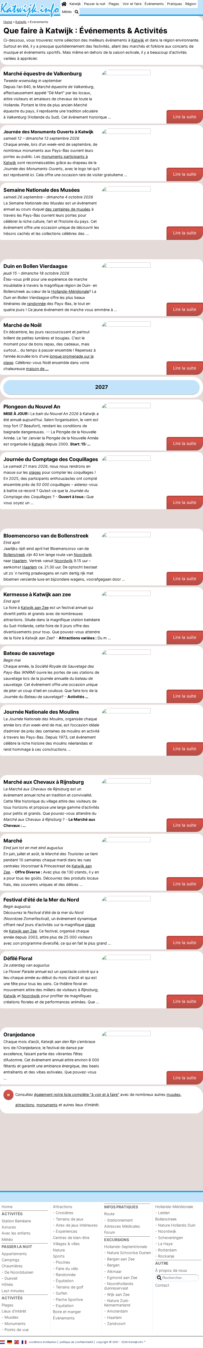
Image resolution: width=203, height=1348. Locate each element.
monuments (47, 1105)
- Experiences (65, 1231)
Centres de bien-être (71, 1237)
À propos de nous (171, 1270)
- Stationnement (118, 1220)
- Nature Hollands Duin (175, 1225)
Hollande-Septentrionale (125, 1246)
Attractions (62, 1206)
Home (7, 1206)
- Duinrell (9, 1278)
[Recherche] (77, 12)
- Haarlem (113, 1317)
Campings (11, 1260)
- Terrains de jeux (68, 1219)
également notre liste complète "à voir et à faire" (76, 1094)
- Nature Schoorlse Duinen (127, 1252)
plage (90, 924)
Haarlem (19, 560)
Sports (59, 1256)
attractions (24, 1105)
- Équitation (63, 1280)
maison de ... (37, 368)
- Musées (10, 1317)
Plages (114, 4)
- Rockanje (164, 1256)
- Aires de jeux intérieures (75, 1225)
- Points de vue (15, 1329)
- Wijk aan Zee (117, 1294)
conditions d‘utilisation (43, 1342)
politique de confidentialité (76, 1342)
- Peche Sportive (68, 1299)
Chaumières (12, 1266)
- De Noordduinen (17, 1272)
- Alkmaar (113, 1271)
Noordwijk (83, 554)
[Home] (64, 4)
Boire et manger (67, 1311)
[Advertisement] (101, 249)
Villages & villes (66, 1243)
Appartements (14, 1253)
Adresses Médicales (122, 1226)
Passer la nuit (94, 4)
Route (109, 1214)
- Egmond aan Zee (120, 1277)
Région (190, 4)
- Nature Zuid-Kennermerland (117, 1302)
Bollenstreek (14, 554)
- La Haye (164, 1243)
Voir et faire (132, 4)
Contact (162, 1285)
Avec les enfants (16, 1233)
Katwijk (75, 4)
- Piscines (61, 1262)
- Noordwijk (165, 1231)
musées (174, 1094)
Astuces (9, 1227)
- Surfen (60, 1293)
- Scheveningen (169, 1237)
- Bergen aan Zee (119, 1259)
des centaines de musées (67, 209)
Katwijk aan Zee (35, 607)
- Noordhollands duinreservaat (118, 1285)
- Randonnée (64, 1274)
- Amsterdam (116, 1311)
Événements (154, 4)
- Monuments (14, 1323)
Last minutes (13, 1290)
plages (35, 472)
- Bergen (111, 1265)
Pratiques (174, 4)
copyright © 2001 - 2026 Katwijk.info (119, 1342)
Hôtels (7, 1284)
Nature (59, 1250)
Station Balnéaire (16, 1221)
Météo (67, 12)
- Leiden (162, 1212)
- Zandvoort (115, 1323)
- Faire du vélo (65, 1268)
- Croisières (63, 1212)
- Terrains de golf (68, 1287)
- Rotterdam (166, 1250)
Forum (109, 1232)
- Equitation (63, 1305)
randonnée (36, 303)
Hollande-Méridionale (70, 291)
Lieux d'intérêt (14, 1311)
